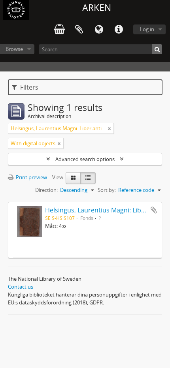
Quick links (118, 29)
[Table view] (88, 178)
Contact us (20, 286)
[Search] (157, 49)
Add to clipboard (154, 210)
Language (99, 29)
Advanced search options (85, 159)
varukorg (59, 29)
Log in (147, 29)
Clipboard (79, 29)
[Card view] (73, 178)
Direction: (46, 189)
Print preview (31, 177)
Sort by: (107, 189)
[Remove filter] (109, 128)
